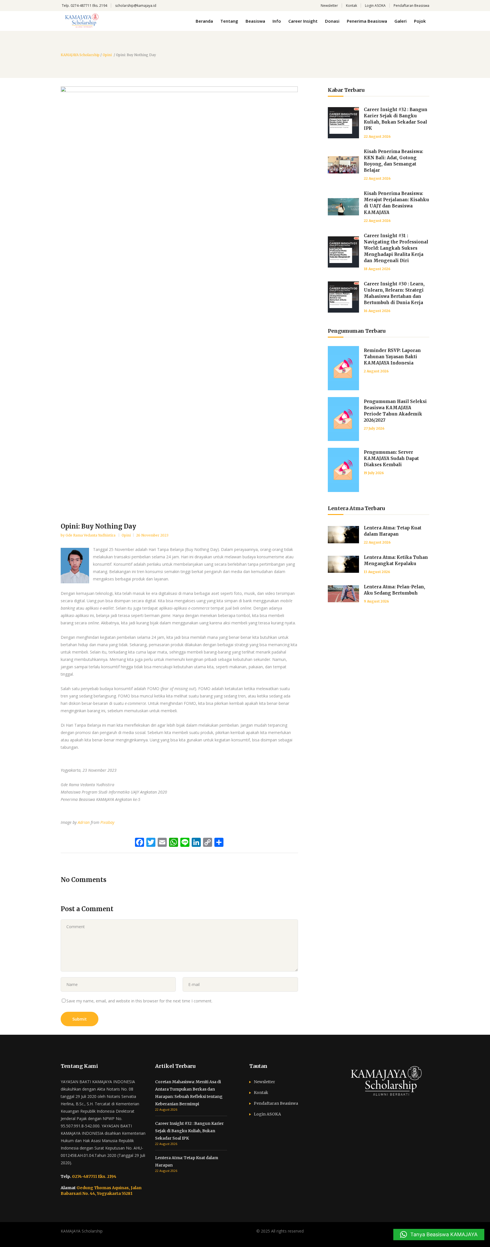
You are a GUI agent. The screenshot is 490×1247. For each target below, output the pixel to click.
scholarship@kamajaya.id (135, 5)
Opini (107, 55)
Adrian (84, 822)
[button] (438, 1234)
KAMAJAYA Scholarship (80, 55)
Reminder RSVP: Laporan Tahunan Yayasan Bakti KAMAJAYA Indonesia (392, 357)
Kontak (351, 5)
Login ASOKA (375, 5)
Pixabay (107, 822)
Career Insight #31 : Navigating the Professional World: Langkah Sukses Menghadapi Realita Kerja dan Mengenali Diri (396, 248)
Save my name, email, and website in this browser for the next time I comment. (139, 1001)
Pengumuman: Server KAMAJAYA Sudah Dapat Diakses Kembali (391, 458)
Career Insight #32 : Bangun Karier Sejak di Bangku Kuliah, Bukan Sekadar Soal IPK (189, 1131)
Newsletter (329, 5)
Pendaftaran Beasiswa (411, 5)
